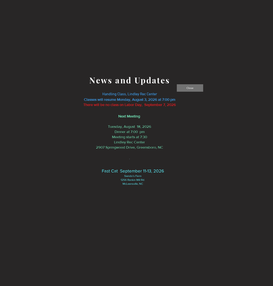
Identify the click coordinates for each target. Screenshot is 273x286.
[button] (190, 88)
